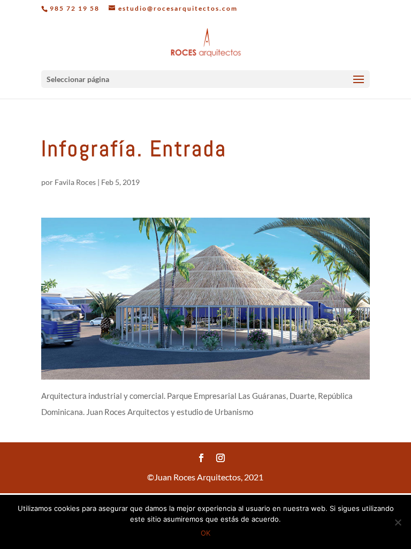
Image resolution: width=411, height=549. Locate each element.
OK (205, 533)
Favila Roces (75, 182)
